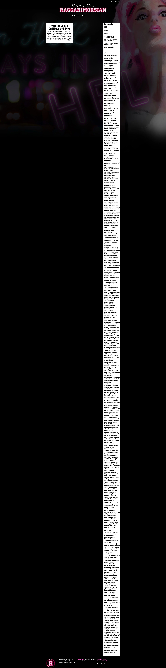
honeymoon (107, 292)
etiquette (110, 254)
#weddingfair (115, 172)
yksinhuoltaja (112, 644)
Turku (111, 584)
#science (115, 152)
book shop (116, 215)
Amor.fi (115, 199)
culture (105, 232)
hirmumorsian (107, 289)
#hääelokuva (107, 105)
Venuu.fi (117, 607)
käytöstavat (115, 385)
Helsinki (116, 284)
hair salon (112, 275)
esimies (112, 252)
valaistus (111, 599)
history (118, 289)
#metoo (106, 127)
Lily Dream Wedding (113, 394)
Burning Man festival (109, 220)
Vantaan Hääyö (112, 602)
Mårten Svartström (109, 443)
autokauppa (107, 207)
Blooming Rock (111, 213)
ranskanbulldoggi (108, 494)
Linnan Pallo (114, 395)
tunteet (113, 582)
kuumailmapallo (108, 382)
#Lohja (113, 117)
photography (107, 472)
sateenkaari (107, 529)
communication (108, 229)
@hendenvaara (107, 57)
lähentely (110, 405)
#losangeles (107, 118)
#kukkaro (110, 110)
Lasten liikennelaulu (112, 390)
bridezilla (116, 217)
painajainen (116, 459)
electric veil (113, 244)
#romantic (116, 150)
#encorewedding (108, 93)
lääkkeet (115, 405)
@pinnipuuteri (114, 60)
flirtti (114, 264)
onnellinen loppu (113, 455)
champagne (112, 223)
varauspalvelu (107, 607)
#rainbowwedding (108, 145)
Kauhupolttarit (107, 352)
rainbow (106, 489)
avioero (112, 207)
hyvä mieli (111, 297)
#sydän (105, 157)
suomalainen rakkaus (109, 555)
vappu (118, 602)
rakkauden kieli (108, 492)
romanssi (111, 507)
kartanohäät (107, 350)
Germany (111, 265)
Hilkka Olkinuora (113, 287)
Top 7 (112, 574)
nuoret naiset (115, 450)
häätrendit (112, 317)
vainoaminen (115, 597)
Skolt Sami (113, 540)
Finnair (114, 260)
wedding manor (111, 630)
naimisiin (106, 445)
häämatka (106, 305)
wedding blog (110, 617)
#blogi (105, 77)
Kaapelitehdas (112, 347)
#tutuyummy (107, 163)
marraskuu (106, 415)
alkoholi (115, 189)
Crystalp (117, 230)
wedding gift (107, 627)
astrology (106, 205)
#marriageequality (108, 125)
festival (106, 260)
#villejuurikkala (115, 168)
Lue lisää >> (59, 42)
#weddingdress (108, 172)
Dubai (113, 240)
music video (114, 439)
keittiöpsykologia (108, 354)
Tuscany (115, 584)
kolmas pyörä (107, 369)
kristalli (109, 372)
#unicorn (106, 165)
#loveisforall (107, 120)
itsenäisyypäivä (112, 325)
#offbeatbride (107, 133)
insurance (110, 324)
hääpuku (106, 310)
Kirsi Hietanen (114, 362)
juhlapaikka (114, 342)
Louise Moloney (108, 402)
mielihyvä (117, 420)
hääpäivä (111, 310)
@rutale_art (110, 65)
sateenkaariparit (108, 532)
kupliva (116, 380)
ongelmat (106, 455)
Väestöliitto (107, 615)
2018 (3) (105, 27)
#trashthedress (108, 160)
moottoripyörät (107, 427)
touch (105, 577)
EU (114, 254)
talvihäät (113, 564)
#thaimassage (114, 158)
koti (113, 370)
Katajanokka (113, 350)
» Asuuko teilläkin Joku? (109, 47)
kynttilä (106, 385)
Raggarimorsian (113, 487)
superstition (107, 559)
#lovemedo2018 (108, 123)
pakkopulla (106, 460)
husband (116, 295)
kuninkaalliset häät (114, 379)
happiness (110, 279)
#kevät (105, 110)
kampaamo (112, 349)
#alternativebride (108, 70)
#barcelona (107, 75)
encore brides (107, 249)
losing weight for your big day (111, 400)
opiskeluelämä (114, 457)
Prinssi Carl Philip (114, 477)
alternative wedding (109, 192)
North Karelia (113, 449)
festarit (117, 259)
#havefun (106, 100)
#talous (115, 157)
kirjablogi (106, 360)
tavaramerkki (107, 569)
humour (106, 295)
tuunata (113, 585)
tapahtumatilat (107, 567)
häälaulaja (111, 304)
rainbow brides (107, 490)
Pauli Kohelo (110, 465)
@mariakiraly (107, 60)
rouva (105, 510)
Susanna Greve (114, 559)
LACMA (113, 387)
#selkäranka (112, 153)
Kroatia (115, 374)
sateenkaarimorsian (109, 530)
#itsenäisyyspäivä (108, 107)
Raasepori (106, 485)
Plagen (105, 475)
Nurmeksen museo (109, 452)
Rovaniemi (110, 510)
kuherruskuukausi (108, 375)
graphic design (107, 269)
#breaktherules (111, 77)
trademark (110, 577)
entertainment (116, 250)
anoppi (112, 202)
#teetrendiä (107, 158)
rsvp (110, 514)
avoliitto (111, 208)
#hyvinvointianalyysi (109, 103)
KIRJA (73, 16)
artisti (110, 204)
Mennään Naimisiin (109, 420)
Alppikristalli (111, 190)
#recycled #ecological (109, 148)
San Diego (106, 525)
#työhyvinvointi (115, 163)
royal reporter (113, 512)
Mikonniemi (116, 422)
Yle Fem (115, 647)
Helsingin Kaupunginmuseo (111, 282)
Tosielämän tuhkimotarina (110, 575)
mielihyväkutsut (108, 422)
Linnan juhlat (107, 395)
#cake (115, 80)
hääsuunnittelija (108, 314)
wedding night (115, 632)
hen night (110, 285)
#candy (110, 82)
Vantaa (105, 602)
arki (105, 204)
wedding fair (114, 625)
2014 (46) (106, 33)
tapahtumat (112, 565)
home (114, 290)
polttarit (114, 475)
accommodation (108, 184)
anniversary (107, 202)
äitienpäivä (106, 652)
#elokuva (113, 87)
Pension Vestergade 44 (110, 467)
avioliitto (117, 207)
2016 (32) (106, 30)
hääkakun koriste (108, 302)
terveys (105, 570)
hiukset (106, 290)
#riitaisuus (106, 150)
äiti (116, 650)
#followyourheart (111, 98)
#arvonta (117, 72)
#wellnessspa (107, 178)
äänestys (112, 652)
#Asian (105, 73)
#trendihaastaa (108, 162)
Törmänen (106, 590)
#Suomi (114, 155)
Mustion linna (115, 440)
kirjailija (111, 360)
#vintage (106, 170)
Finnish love (107, 262)
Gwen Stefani (116, 272)
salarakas (112, 522)
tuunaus (117, 585)
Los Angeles (116, 399)
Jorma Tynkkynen (113, 339)
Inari (106, 324)
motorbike (106, 432)
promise (106, 479)
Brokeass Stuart (108, 218)
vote (118, 612)
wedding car (114, 620)
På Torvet (117, 482)
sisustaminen (113, 539)
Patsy (105, 465)
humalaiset (116, 294)
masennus (106, 419)
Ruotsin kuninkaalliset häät (111, 518)
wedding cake (107, 620)
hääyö (105, 322)
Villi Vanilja (107, 612)
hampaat (112, 277)
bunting (114, 218)
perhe (117, 467)
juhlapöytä (112, 344)
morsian (112, 429)
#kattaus (116, 108)
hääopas (106, 309)
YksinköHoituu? (108, 645)
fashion (106, 259)
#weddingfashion (108, 173)
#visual (111, 170)
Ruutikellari (114, 520)
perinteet (106, 469)
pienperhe (113, 472)
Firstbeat (106, 264)
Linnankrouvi (107, 397)
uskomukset (112, 590)
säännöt (113, 560)
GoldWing (106, 267)
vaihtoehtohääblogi (109, 594)
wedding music (107, 632)
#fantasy (114, 95)
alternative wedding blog (110, 194)
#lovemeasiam (115, 120)
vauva (113, 607)
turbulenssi (106, 584)
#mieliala (110, 127)
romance (106, 507)
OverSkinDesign (108, 459)
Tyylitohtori (106, 589)
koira (105, 367)
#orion (105, 137)
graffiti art (115, 267)
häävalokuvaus (108, 320)
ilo (104, 324)
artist (107, 204)
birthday (113, 212)
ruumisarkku (107, 520)
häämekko (112, 305)
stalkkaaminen (107, 549)
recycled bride (111, 500)
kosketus (109, 370)
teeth (112, 569)
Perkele (111, 469)
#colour (106, 85)
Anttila (116, 202)
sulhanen (114, 554)
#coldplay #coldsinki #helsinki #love (111, 82)
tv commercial (107, 587)
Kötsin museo (107, 387)
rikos (107, 504)
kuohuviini (111, 380)
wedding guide (114, 627)
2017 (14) (106, 29)
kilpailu (106, 359)
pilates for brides (114, 474)
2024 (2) (105, 26)
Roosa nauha (113, 509)
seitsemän (109, 534)
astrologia (115, 204)
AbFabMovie (112, 180)
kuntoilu (106, 380)
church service (114, 227)
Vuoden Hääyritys (110, 614)
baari (115, 208)
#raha (105, 143)
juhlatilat (106, 345)
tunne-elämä (107, 582)
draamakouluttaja (108, 239)
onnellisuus (107, 457)
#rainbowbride (111, 143)
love (113, 402)
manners (112, 412)
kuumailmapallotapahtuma (111, 384)
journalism (115, 340)
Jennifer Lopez (112, 334)
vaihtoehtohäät (108, 597)
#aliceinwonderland (109, 68)
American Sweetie (108, 199)
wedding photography (109, 634)
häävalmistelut (107, 319)
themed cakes (113, 572)
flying (117, 264)
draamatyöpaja (108, 240)
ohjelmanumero (112, 454)
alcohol (110, 189)
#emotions (115, 90)
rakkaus (114, 492)
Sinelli (105, 537)
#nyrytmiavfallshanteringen (111, 132)
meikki (117, 419)
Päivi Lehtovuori (108, 484)
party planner (107, 464)
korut (105, 370)
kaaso (118, 347)
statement (106, 550)
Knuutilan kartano (114, 365)
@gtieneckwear (108, 55)
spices (112, 547)
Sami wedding (114, 524)
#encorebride (107, 92)
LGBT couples (107, 392)
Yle (111, 647)
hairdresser (107, 277)
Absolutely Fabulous (109, 182)
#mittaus (116, 127)
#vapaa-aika (107, 168)
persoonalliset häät (109, 470)
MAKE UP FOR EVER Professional (112, 409)
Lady (117, 387)
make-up (116, 410)
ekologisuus (107, 244)
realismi (110, 497)
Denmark (106, 237)
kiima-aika (116, 357)
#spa (110, 155)
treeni (109, 580)
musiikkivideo (107, 440)
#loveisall (113, 118)
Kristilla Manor (115, 372)
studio (115, 550)
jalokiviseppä (107, 330)
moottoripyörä (115, 425)
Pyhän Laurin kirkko (109, 482)
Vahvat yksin (111, 592)
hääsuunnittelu (107, 315)
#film (105, 98)
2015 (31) (106, 31)
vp (104, 614)
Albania (106, 189)
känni (109, 385)
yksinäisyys (115, 645)
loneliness (109, 399)
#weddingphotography (109, 175)
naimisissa (112, 445)
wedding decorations (109, 622)
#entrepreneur (107, 95)
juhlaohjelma (107, 342)
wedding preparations (113, 635)
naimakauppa (113, 444)
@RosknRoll (116, 62)
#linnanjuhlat (107, 117)
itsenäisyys (107, 327)
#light (113, 112)
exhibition (106, 257)
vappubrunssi (107, 604)
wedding (112, 615)
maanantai (106, 407)
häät (113, 315)
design (110, 237)
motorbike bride (114, 432)
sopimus (112, 545)
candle (114, 222)
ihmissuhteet (116, 322)
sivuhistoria (107, 540)
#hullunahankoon (108, 102)
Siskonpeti (106, 539)
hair (118, 274)
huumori (106, 297)
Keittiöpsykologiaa (108, 355)
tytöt (113, 587)
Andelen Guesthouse (109, 200)
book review (109, 215)
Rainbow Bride (112, 489)
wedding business (112, 619)
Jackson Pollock (108, 329)
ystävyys (113, 649)
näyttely (106, 454)
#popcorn (115, 142)
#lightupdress (107, 113)
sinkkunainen (111, 537)
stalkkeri (114, 549)
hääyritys (114, 320)
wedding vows (111, 642)
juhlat (117, 344)
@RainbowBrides (108, 62)
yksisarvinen (107, 647)
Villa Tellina (116, 610)
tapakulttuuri (115, 567)
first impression (114, 262)
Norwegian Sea (108, 450)
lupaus (105, 405)
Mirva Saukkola (114, 424)
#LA (114, 110)
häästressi (114, 312)
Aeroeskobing (111, 185)
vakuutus (106, 599)
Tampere (106, 565)
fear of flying (111, 259)
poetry (109, 475)
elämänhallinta (108, 247)
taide (117, 560)
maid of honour (114, 407)
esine (116, 252)
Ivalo (117, 327)
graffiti (111, 267)
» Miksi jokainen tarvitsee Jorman (110, 41)
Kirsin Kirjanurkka (108, 364)
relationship (107, 502)
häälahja (106, 304)
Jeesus (113, 332)
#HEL (115, 100)
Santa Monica (111, 527)
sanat (110, 525)
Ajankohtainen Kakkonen (110, 187)
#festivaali (116, 97)
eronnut (108, 252)
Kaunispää (114, 352)
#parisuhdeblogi (113, 140)
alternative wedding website (111, 195)
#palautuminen (111, 137)
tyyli (116, 587)
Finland (110, 260)
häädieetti (106, 300)
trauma (105, 580)
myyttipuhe (107, 442)
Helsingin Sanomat (109, 284)
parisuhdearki (107, 462)
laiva (113, 389)
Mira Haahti (107, 424)
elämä (109, 245)
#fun (117, 98)
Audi (110, 205)
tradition (115, 577)
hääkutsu (115, 302)
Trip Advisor (114, 580)
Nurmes (116, 452)
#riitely (111, 150)
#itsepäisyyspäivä (108, 108)
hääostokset (112, 309)
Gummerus (109, 270)
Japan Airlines (107, 332)
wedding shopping (108, 637)
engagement (114, 249)
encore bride (115, 247)
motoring (106, 434)
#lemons (106, 112)
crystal (112, 230)
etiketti (105, 254)
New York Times (110, 447)
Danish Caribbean (114, 234)
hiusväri (110, 290)
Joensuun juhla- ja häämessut (111, 336)
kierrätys (110, 357)
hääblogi (116, 297)
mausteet (112, 419)
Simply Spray (112, 535)
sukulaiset (110, 552)
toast (108, 574)
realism (106, 497)
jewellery (110, 335)
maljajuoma (107, 412)
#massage (116, 125)
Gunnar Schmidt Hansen (110, 271)
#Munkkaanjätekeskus (110, 128)
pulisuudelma (107, 480)
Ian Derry (109, 322)
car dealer (106, 223)
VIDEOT (84, 16)
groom (113, 269)
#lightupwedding (108, 115)
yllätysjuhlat (107, 649)
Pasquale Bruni (115, 464)
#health (111, 100)
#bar (109, 73)
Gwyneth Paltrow (108, 274)
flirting (110, 264)
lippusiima (113, 397)
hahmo (115, 274)
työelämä (112, 589)
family (116, 257)
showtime (106, 535)
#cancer (106, 82)
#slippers (106, 155)
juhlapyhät (106, 344)
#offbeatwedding (108, 135)
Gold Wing (117, 265)
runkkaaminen (112, 515)
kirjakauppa (107, 362)
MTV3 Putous (110, 435)
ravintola (115, 494)
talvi (109, 564)
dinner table (116, 237)
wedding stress (111, 639)
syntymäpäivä (107, 560)
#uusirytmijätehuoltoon (110, 167)
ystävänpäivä (107, 650)
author (113, 205)
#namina (106, 130)
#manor (115, 123)
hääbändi (112, 299)
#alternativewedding (109, 72)
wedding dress (109, 624)
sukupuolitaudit (108, 554)
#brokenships (107, 78)
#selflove (106, 153)
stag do (117, 547)
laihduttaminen (108, 389)
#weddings (106, 177)
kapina (117, 349)
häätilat (117, 315)
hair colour (106, 275)
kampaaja (106, 349)
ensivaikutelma (108, 250)
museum (106, 437)
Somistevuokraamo (109, 544)
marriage (112, 415)
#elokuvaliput (107, 88)
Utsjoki (105, 592)
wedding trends (108, 640)
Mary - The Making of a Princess (111, 416)
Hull (112, 294)
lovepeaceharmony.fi (111, 404)
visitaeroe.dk (113, 612)
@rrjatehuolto (107, 63)
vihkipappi (106, 609)
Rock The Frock (114, 505)
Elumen (106, 245)
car (117, 222)
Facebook (111, 257)
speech (108, 547)
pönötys (115, 484)
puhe (114, 479)
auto (117, 205)
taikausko (106, 562)
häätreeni (106, 317)
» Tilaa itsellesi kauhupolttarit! (110, 46)
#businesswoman (108, 80)
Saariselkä (106, 522)
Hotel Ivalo (113, 292)
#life (110, 112)
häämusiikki (113, 307)
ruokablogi (110, 517)
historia (113, 289)
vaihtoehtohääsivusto (109, 595)
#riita (117, 148)
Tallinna (106, 564)
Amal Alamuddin (111, 197)
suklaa (105, 552)
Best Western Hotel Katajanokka (110, 211)
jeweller (106, 335)
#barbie (113, 73)
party (116, 462)
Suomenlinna (113, 557)
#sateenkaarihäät (108, 152)
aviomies (106, 208)
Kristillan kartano (108, 374)
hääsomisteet (107, 312)
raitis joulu (114, 490)
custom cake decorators (109, 233)
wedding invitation (108, 629)
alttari (105, 197)
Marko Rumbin (114, 414)
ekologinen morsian (111, 242)
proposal (110, 479)
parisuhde (112, 460)
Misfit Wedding (108, 425)
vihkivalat (106, 610)
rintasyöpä (112, 504)
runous (105, 517)
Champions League (109, 225)
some (110, 542)
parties (113, 462)
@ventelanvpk (107, 67)
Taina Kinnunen (113, 562)
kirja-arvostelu (112, 359)
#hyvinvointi (116, 102)
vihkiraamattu (113, 609)
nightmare (106, 449)
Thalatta (110, 570)
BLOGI (78, 16)
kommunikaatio (115, 369)
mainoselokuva (108, 409)
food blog (106, 265)
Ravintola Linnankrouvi (110, 495)
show (114, 534)
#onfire (115, 135)
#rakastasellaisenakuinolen (111, 147)
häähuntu (111, 300)
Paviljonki (117, 465)
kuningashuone (108, 377)
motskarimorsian (113, 434)
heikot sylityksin (111, 280)
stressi (111, 550)
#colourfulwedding (113, 85)
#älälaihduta (114, 178)
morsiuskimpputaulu (109, 430)
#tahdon (110, 157)
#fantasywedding (108, 97)
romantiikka (107, 509)
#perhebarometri (108, 142)
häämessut (106, 307)
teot (115, 569)
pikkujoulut (107, 474)
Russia (116, 519)
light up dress (114, 392)
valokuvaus (116, 600)
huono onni (111, 295)
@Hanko (114, 55)
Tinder (105, 574)
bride (112, 217)
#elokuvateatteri (108, 90)
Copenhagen (107, 230)
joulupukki (109, 340)
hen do (105, 285)
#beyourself (113, 75)
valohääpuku (109, 600)
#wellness (112, 177)
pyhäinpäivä (114, 480)
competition (115, 229)
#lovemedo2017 (108, 122)
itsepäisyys (113, 327)
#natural (111, 130)
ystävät (113, 650)
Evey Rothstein (113, 255)
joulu (105, 340)
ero (104, 252)
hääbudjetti (107, 299)
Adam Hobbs (116, 184)
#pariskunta (107, 138)
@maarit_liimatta (108, 58)
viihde (110, 610)
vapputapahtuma (108, 605)
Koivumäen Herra (111, 367)
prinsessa (106, 477)
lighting (106, 394)
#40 (113, 67)
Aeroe (105, 185)
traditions (106, 579)
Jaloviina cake (115, 330)
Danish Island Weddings (110, 235)
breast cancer (107, 217)
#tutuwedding (115, 162)
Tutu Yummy (107, 585)
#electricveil (107, 87)
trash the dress (113, 579)
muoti (115, 435)
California (109, 222)
